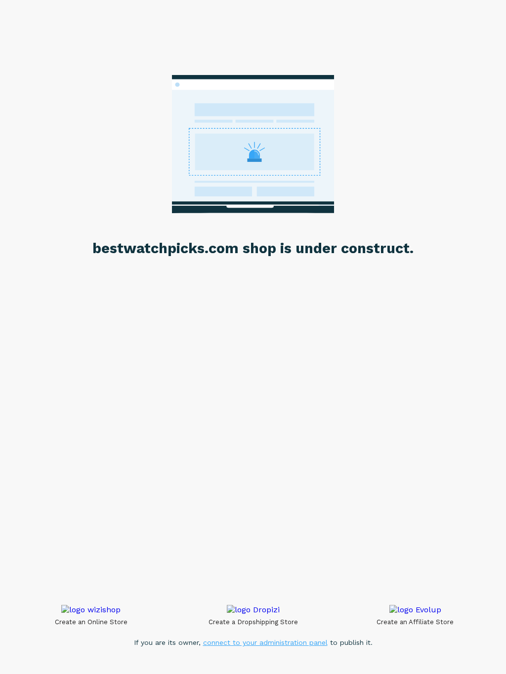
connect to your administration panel (265, 642)
